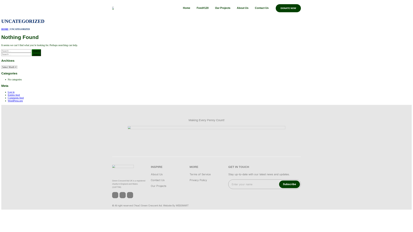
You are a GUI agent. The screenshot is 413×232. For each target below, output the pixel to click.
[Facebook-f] (115, 195)
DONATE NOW (288, 8)
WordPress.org (15, 100)
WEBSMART (182, 205)
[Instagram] (123, 195)
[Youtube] (130, 195)
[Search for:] (16, 50)
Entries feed (14, 95)
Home (4, 29)
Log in (11, 92)
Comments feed (16, 98)
